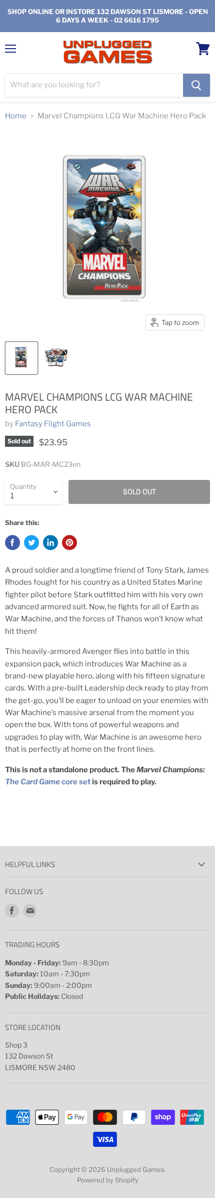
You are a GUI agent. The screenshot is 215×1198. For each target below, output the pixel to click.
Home (15, 116)
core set (76, 781)
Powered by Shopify (107, 1180)
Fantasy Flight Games (53, 423)
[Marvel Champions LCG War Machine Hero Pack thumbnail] (22, 358)
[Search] (196, 85)
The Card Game (33, 781)
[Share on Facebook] (12, 542)
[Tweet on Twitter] (31, 542)
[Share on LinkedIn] (50, 542)
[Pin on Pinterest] (69, 542)
